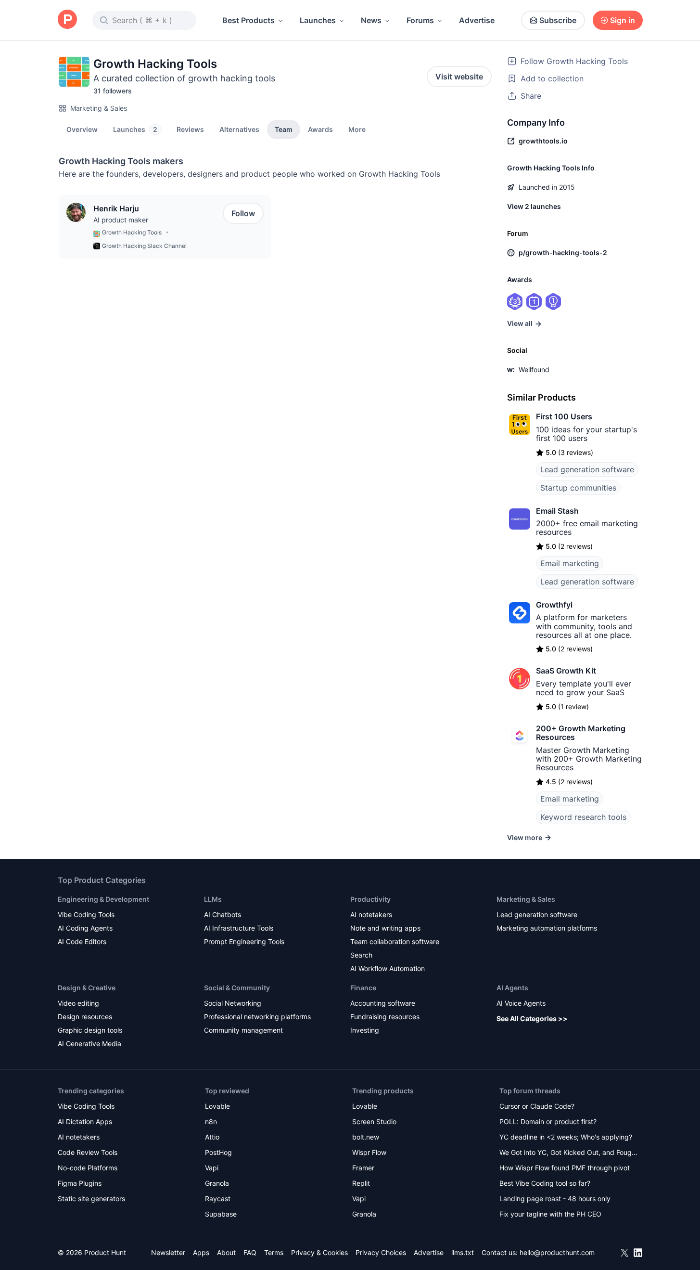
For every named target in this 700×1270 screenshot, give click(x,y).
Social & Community (237, 988)
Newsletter (168, 1252)
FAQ (249, 1252)
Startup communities (578, 487)
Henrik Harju (116, 208)
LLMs (213, 899)
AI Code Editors (82, 941)
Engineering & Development (103, 899)
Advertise (477, 20)
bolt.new (365, 1137)
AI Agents (512, 988)
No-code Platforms (87, 1168)
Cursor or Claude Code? (536, 1106)
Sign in (622, 20)
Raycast (217, 1198)
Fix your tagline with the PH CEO (550, 1214)
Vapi (211, 1168)
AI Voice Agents (521, 1003)
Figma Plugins (80, 1183)
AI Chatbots (222, 914)
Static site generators (91, 1198)
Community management (243, 1030)
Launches (318, 20)
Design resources (85, 1016)
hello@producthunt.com (557, 1252)
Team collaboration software (394, 941)
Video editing (78, 1003)
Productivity (370, 899)
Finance (363, 988)
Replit (361, 1183)
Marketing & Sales (98, 108)
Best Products (248, 20)
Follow (243, 213)
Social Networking (232, 1003)
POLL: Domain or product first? (548, 1121)
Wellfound (534, 369)
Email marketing (569, 563)
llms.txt (462, 1252)
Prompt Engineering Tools (244, 941)
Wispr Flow (369, 1152)
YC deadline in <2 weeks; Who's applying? (565, 1137)
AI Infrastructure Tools (238, 928)
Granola (217, 1183)
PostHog (218, 1152)
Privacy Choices (381, 1252)
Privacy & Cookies (319, 1252)
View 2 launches (534, 206)
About (226, 1252)
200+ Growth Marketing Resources (580, 733)
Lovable (217, 1106)
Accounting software (382, 1003)
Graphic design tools (90, 1030)
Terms (273, 1252)
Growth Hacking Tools (132, 232)
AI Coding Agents (85, 928)
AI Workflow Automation (387, 968)
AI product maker (120, 220)
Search (361, 955)
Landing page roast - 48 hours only (555, 1198)
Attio (212, 1137)
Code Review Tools (87, 1152)
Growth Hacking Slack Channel (144, 245)
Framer (363, 1168)
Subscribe (557, 20)
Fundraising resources (385, 1016)
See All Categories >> (532, 1018)
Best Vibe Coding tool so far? (544, 1183)
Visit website (459, 76)
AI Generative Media (89, 1043)
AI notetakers (371, 914)
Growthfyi (554, 604)
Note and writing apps (385, 928)
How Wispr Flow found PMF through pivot (564, 1168)
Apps (201, 1252)
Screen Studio (374, 1121)
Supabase (221, 1214)
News (371, 20)
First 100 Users (564, 416)
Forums (420, 20)
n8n (211, 1121)
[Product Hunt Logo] (67, 20)
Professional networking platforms (257, 1016)
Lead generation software (587, 469)
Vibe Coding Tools (86, 914)
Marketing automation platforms (546, 928)
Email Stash (557, 511)
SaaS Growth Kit (566, 670)
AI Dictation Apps (85, 1121)
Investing (364, 1030)
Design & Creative (86, 988)
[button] (357, 129)
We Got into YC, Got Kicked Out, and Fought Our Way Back (568, 1153)
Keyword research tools (583, 817)
